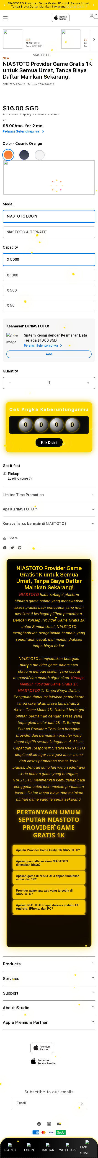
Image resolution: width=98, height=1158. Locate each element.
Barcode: (32, 84)
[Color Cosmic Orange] (8, 154)
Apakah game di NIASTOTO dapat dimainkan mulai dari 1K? (47, 877)
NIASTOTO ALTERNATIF (27, 232)
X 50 (11, 305)
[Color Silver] (40, 155)
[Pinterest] (21, 549)
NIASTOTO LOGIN (22, 216)
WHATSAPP (68, 1150)
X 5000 (13, 259)
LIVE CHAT (84, 1149)
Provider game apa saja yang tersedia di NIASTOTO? (44, 892)
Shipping (25, 114)
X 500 (12, 290)
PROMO (10, 1150)
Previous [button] (4, 5)
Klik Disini (49, 442)
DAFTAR (48, 1150)
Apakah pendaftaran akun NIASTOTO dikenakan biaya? (42, 863)
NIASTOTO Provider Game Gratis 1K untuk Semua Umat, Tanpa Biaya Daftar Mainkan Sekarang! (49, 5)
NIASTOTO (29, 595)
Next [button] (93, 5)
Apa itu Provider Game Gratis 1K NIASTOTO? (48, 850)
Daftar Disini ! (77, 6)
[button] (49, 495)
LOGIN (29, 1150)
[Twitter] (13, 549)
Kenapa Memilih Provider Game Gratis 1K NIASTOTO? (51, 684)
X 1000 (12, 275)
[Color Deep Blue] (24, 155)
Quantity (10, 371)
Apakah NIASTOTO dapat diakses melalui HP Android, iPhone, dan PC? (47, 906)
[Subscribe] (81, 1103)
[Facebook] (6, 549)
